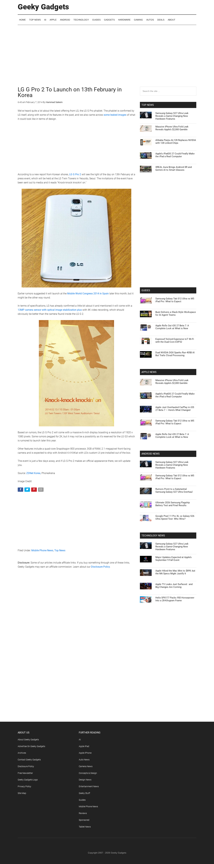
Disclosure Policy (100, 566)
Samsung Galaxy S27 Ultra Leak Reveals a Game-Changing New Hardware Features (171, 116)
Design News (85, 779)
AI (80, 739)
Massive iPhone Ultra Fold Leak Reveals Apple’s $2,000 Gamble (171, 128)
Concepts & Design (88, 773)
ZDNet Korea (33, 473)
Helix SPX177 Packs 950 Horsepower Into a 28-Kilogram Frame (174, 599)
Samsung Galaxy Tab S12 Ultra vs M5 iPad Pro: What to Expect (174, 300)
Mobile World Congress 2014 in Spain (88, 293)
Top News (59, 550)
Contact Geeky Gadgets (29, 759)
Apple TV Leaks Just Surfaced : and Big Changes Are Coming (174, 585)
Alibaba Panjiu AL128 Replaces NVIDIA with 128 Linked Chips (175, 141)
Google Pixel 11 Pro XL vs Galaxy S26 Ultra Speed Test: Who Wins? (174, 517)
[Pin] (34, 490)
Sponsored (84, 820)
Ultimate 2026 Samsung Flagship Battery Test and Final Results (172, 504)
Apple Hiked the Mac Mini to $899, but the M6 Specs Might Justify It (175, 572)
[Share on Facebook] (21, 490)
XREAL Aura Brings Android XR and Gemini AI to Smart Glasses (173, 168)
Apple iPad (84, 746)
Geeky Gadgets (43, 6)
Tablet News (85, 826)
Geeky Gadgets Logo (28, 779)
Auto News (84, 759)
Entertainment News (89, 786)
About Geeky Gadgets (28, 739)
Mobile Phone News (42, 550)
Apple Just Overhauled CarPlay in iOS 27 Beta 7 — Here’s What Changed (174, 408)
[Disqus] (76, 621)
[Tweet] (27, 490)
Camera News (85, 766)
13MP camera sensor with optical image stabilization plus (50, 309)
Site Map (22, 793)
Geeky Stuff (84, 793)
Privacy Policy (24, 786)
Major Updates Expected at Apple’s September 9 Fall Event (173, 558)
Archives (22, 753)
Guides (82, 800)
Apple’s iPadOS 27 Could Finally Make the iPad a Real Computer (175, 155)
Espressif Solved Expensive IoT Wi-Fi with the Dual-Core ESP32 (174, 340)
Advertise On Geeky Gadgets (31, 746)
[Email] (41, 490)
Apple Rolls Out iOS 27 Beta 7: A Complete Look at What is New (172, 327)
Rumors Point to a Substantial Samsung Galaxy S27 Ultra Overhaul (174, 490)
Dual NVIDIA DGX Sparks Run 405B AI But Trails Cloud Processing (175, 354)
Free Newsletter (25, 773)
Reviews (83, 813)
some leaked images (115, 114)
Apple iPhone (85, 753)
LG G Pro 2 (75, 174)
